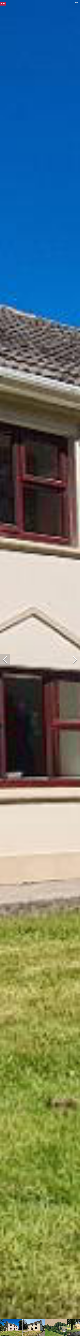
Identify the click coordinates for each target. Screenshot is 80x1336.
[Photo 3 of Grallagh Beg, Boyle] (56, 1327)
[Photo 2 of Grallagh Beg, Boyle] (33, 1327)
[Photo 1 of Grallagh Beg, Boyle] (11, 1327)
